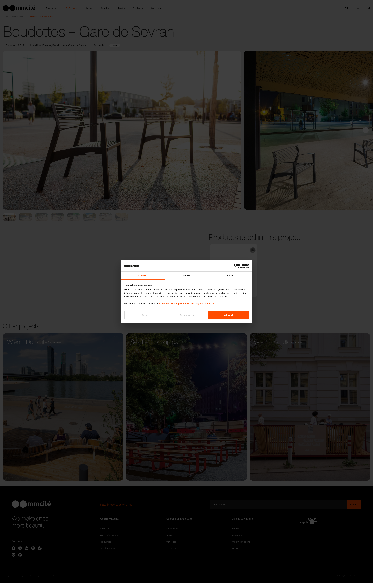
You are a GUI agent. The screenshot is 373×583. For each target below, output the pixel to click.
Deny (144, 315)
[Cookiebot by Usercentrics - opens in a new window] (236, 266)
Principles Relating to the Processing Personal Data (187, 303)
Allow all (228, 315)
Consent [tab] (142, 275)
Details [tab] (186, 275)
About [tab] (230, 275)
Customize (184, 315)
